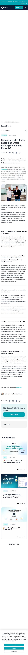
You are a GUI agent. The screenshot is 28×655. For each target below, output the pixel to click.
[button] (14, 424)
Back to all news (14, 544)
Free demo (19, 7)
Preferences (14, 651)
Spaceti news (6, 126)
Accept (14, 644)
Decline (14, 648)
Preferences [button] (12, 640)
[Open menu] (25, 7)
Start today (14, 414)
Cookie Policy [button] (7, 639)
